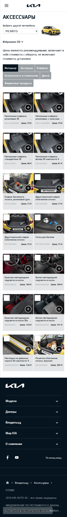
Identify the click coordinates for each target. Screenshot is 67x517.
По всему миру (53, 457)
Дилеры (11, 411)
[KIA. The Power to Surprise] (15, 385)
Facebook (7, 457)
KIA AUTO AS (7, 482)
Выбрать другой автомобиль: (19, 25)
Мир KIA (11, 433)
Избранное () (11, 41)
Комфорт (42, 68)
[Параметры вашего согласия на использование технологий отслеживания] (28, 510)
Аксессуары (41, 482)
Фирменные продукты (18, 83)
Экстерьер (26, 68)
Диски (45, 75)
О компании (14, 443)
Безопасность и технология (21, 75)
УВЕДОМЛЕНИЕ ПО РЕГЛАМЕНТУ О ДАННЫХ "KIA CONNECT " (33, 505)
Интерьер (10, 68)
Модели (11, 401)
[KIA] (33, 5)
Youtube (17, 457)
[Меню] (6, 5)
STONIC (10, 490)
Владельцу (13, 422)
